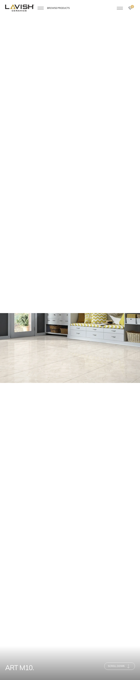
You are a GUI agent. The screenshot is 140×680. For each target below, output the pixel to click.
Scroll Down (116, 666)
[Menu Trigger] (119, 8)
